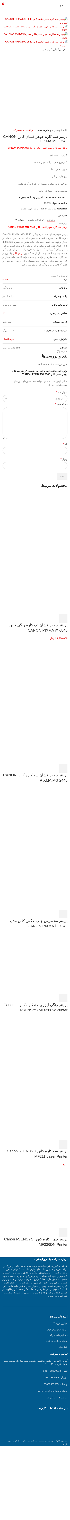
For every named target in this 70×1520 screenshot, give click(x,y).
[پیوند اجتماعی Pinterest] (47, 215)
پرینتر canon (44, 130)
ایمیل (63, 459)
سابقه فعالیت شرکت (56, 1341)
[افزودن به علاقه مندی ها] (35, 618)
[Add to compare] (45, 618)
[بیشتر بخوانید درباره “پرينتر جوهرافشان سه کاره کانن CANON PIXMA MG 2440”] (63, 768)
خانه (65, 130)
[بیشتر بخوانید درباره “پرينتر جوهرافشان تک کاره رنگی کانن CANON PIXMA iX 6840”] (63, 618)
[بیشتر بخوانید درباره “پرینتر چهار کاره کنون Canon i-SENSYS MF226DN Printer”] (63, 1232)
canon (6, 279)
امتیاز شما (61, 392)
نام (65, 444)
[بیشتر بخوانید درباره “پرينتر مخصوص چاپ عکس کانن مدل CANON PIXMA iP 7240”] (63, 914)
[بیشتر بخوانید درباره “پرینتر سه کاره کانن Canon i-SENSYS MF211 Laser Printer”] (63, 1144)
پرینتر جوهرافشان (30, 208)
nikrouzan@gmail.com (49, 1391)
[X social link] (51, 215)
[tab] (51, 219)
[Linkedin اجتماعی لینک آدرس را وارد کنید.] (44, 215)
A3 (4, 313)
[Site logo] (35, 5)
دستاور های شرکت (58, 1335)
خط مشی (62, 1347)
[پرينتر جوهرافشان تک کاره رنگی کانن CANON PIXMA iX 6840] (41, 522)
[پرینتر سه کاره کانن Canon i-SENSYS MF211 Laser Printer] (41, 1047)
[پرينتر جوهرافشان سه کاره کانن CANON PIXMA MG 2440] (41, 671)
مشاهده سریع (54, 618)
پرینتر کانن (18, 253)
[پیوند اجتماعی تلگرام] (40, 215)
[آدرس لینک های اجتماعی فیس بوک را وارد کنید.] (55, 215)
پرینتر (57, 130)
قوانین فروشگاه (59, 1323)
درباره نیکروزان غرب (57, 1329)
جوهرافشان (8, 339)
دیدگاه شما (61, 403)
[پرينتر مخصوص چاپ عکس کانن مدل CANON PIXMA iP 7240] (41, 817)
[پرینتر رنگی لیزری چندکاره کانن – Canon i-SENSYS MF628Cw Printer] (41, 962)
